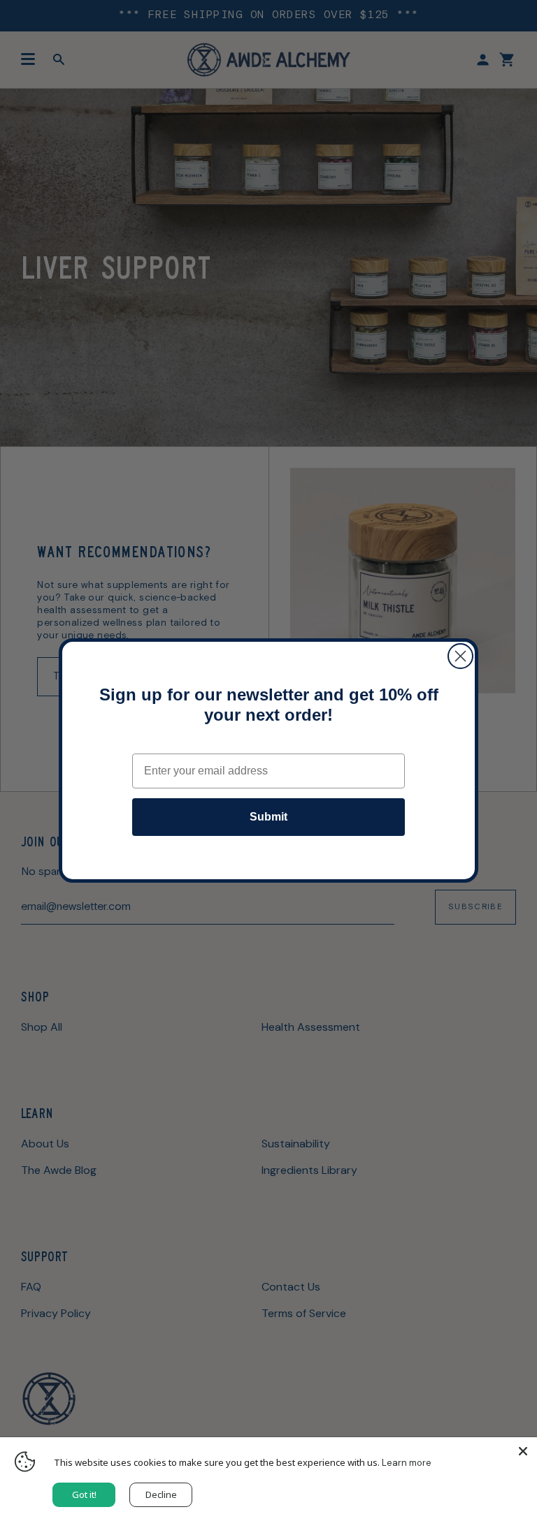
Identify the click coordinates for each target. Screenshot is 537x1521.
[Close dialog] (460, 656)
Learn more (406, 1463)
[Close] (523, 1451)
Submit (268, 817)
